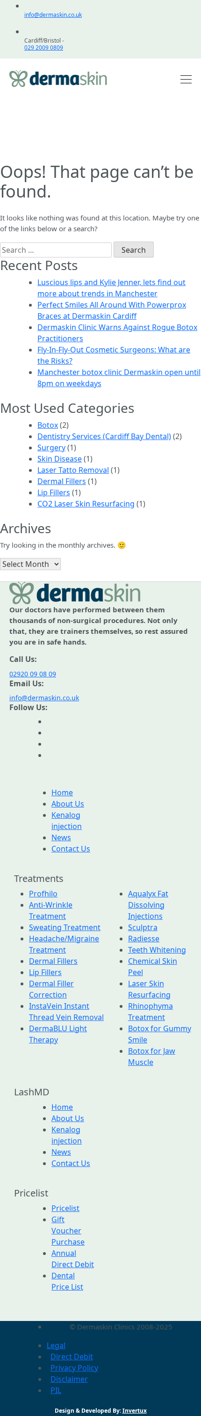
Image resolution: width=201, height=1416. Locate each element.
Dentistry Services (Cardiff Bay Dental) (104, 436)
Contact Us (70, 849)
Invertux (134, 1411)
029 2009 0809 (43, 47)
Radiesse (143, 938)
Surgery (51, 447)
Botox (47, 425)
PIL (55, 1390)
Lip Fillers (53, 492)
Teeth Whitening (157, 950)
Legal (56, 1345)
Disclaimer (69, 1379)
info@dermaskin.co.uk (53, 14)
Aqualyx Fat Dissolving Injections (148, 904)
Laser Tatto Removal (73, 470)
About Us (67, 804)
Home (62, 792)
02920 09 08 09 (32, 673)
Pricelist (65, 1208)
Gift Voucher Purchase (68, 1230)
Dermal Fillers (61, 481)
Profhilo (43, 893)
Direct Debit (71, 1356)
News (61, 837)
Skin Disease (59, 459)
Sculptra (143, 927)
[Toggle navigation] (183, 78)
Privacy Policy (74, 1368)
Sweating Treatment (64, 927)
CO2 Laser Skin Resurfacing (86, 504)
